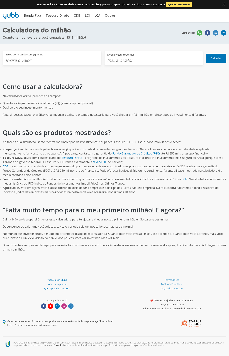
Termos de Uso (172, 279)
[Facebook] (43, 306)
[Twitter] (57, 306)
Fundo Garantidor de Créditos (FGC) (136, 153)
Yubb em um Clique (57, 279)
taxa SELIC (100, 162)
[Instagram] (64, 306)
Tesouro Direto (57, 15)
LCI (87, 15)
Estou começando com (24, 54)
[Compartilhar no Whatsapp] (199, 33)
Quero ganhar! (179, 4)
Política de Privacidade (171, 284)
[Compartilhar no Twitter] (223, 33)
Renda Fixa (32, 15)
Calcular (216, 58)
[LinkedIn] (71, 306)
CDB (77, 15)
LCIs (184, 179)
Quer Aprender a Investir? (57, 288)
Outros (110, 15)
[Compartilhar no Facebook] (207, 33)
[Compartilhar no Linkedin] (215, 33)
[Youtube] (50, 306)
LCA (97, 15)
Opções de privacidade (172, 288)
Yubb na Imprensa (57, 284)
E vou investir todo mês (121, 54)
